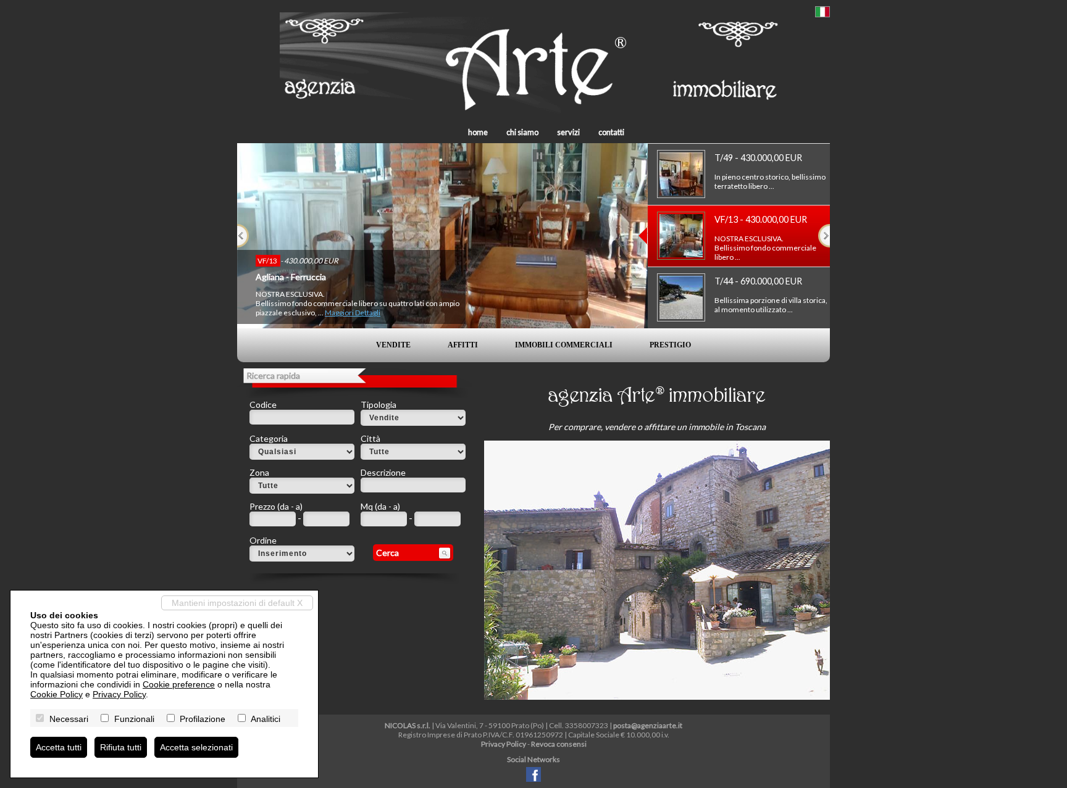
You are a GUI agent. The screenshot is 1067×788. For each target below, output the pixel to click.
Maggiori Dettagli (352, 312)
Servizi (568, 132)
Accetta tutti (59, 747)
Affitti (463, 345)
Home (478, 132)
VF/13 (267, 260)
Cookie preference (179, 684)
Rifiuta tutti (120, 747)
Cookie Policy (56, 694)
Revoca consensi (559, 744)
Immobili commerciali (564, 345)
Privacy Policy (503, 744)
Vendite (393, 345)
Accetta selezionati (196, 747)
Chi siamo (522, 132)
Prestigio (670, 345)
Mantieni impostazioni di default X (237, 603)
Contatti (611, 132)
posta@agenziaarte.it (647, 725)
